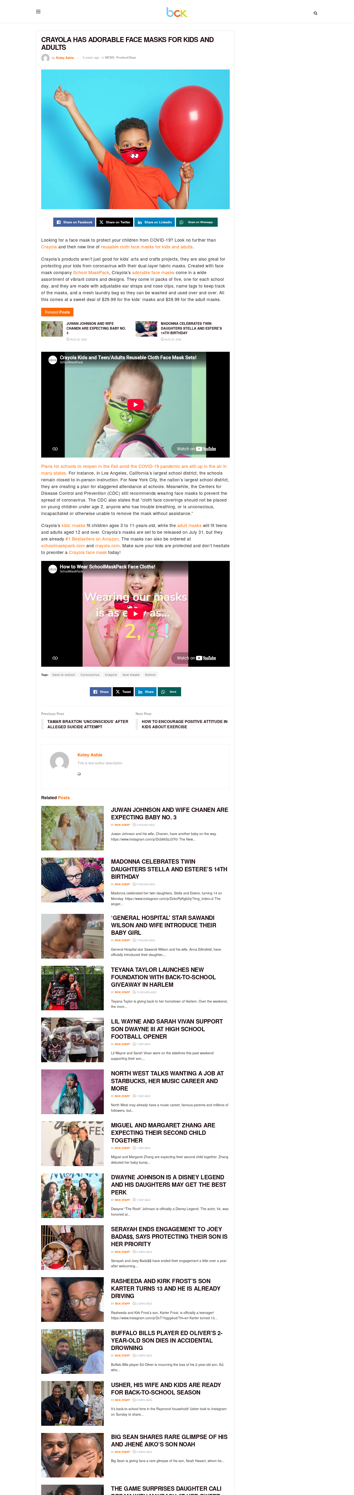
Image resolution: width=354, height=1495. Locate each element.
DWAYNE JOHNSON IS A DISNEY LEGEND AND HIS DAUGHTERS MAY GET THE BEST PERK (168, 1184)
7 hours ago (145, 940)
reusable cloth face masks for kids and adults (147, 246)
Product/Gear (126, 57)
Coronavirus (90, 674)
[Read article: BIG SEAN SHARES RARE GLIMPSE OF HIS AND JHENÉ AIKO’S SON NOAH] (72, 1455)
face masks (131, 674)
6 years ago (91, 57)
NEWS (109, 57)
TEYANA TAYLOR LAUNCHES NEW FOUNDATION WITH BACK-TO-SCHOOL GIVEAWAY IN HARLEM (163, 976)
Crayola (49, 246)
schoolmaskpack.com (63, 545)
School (150, 674)
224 (225, 57)
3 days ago (144, 1452)
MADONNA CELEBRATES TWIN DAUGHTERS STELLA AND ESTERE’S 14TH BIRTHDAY (169, 868)
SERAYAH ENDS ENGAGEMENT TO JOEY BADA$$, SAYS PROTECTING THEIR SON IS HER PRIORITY (169, 1236)
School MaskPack (91, 272)
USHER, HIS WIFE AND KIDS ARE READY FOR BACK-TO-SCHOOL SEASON (166, 1388)
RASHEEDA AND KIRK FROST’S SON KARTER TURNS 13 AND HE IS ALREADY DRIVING (165, 1288)
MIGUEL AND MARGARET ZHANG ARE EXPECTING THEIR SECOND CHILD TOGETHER (163, 1132)
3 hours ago (145, 825)
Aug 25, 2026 (78, 339)
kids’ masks (73, 525)
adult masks (189, 525)
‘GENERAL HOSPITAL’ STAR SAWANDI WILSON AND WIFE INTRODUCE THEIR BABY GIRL (163, 924)
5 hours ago (145, 884)
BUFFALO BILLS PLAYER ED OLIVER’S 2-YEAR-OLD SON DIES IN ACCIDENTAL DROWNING (166, 1340)
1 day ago (143, 1044)
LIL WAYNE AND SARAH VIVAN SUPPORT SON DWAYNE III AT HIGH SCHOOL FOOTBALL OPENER (167, 1028)
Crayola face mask (88, 552)
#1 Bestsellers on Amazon (92, 538)
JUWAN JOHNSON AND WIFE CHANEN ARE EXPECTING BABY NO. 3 (169, 813)
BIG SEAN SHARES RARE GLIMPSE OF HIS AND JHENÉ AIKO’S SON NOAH (169, 1440)
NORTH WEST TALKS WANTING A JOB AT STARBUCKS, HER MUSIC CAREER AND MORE (167, 1080)
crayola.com (107, 545)
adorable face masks (153, 272)
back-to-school (63, 674)
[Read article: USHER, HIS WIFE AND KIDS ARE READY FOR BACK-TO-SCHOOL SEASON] (72, 1403)
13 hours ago (146, 992)
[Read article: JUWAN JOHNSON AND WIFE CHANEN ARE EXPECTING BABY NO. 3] (72, 828)
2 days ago (144, 1252)
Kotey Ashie (65, 57)
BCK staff (122, 825)
